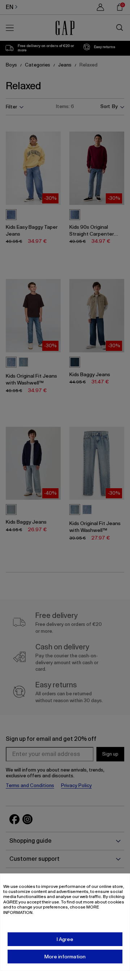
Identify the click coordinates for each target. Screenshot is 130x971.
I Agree (65, 939)
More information (65, 956)
